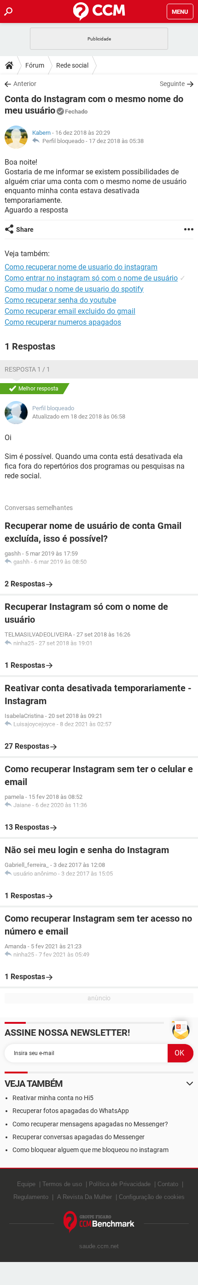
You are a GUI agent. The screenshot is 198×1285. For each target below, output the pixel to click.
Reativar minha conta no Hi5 (52, 1097)
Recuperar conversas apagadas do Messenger (78, 1137)
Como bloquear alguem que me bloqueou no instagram (90, 1149)
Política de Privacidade (120, 1184)
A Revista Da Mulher (84, 1196)
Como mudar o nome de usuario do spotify (74, 289)
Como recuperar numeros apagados (63, 322)
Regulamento (30, 1196)
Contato (167, 1184)
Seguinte (172, 83)
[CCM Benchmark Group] (99, 1222)
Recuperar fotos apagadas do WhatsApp (70, 1110)
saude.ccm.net (99, 1246)
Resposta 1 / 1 (27, 369)
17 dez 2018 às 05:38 (116, 141)
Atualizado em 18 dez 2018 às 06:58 (78, 416)
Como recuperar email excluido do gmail (70, 311)
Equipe (26, 1184)
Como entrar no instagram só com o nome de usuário (91, 278)
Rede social (72, 65)
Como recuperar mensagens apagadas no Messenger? (90, 1124)
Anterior (24, 83)
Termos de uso (62, 1184)
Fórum (34, 65)
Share (25, 229)
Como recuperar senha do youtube (60, 300)
